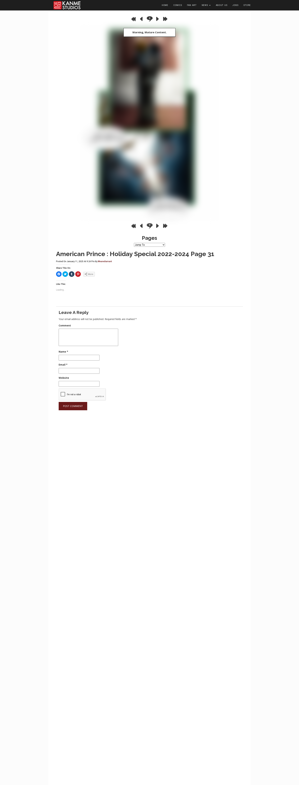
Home (165, 5)
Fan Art (191, 5)
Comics (177, 5)
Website (64, 377)
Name (63, 351)
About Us (221, 5)
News (205, 5)
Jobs (235, 5)
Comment (65, 325)
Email (63, 364)
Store (247, 5)
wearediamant (105, 261)
